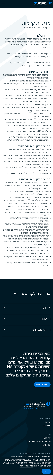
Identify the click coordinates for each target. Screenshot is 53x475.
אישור (46, 471)
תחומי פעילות (42, 329)
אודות (47, 307)
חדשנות (46, 318)
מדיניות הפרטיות (26, 466)
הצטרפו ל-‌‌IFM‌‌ (42, 384)
